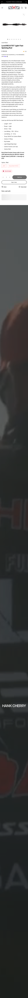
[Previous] (2, 2)
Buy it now (14, 182)
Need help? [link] (24, 186)
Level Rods (4, 42)
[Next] (26, 2)
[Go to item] (8, 39)
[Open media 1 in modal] (23, 14)
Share (5, 186)
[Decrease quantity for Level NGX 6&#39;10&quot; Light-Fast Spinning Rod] (3, 177)
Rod (4, 165)
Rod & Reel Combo (13, 165)
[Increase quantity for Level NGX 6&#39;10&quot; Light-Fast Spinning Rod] (9, 177)
